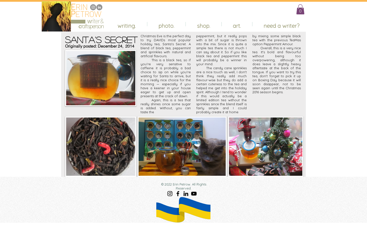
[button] (300, 9)
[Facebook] (178, 193)
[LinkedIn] (99, 7)
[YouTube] (193, 193)
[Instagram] (93, 7)
